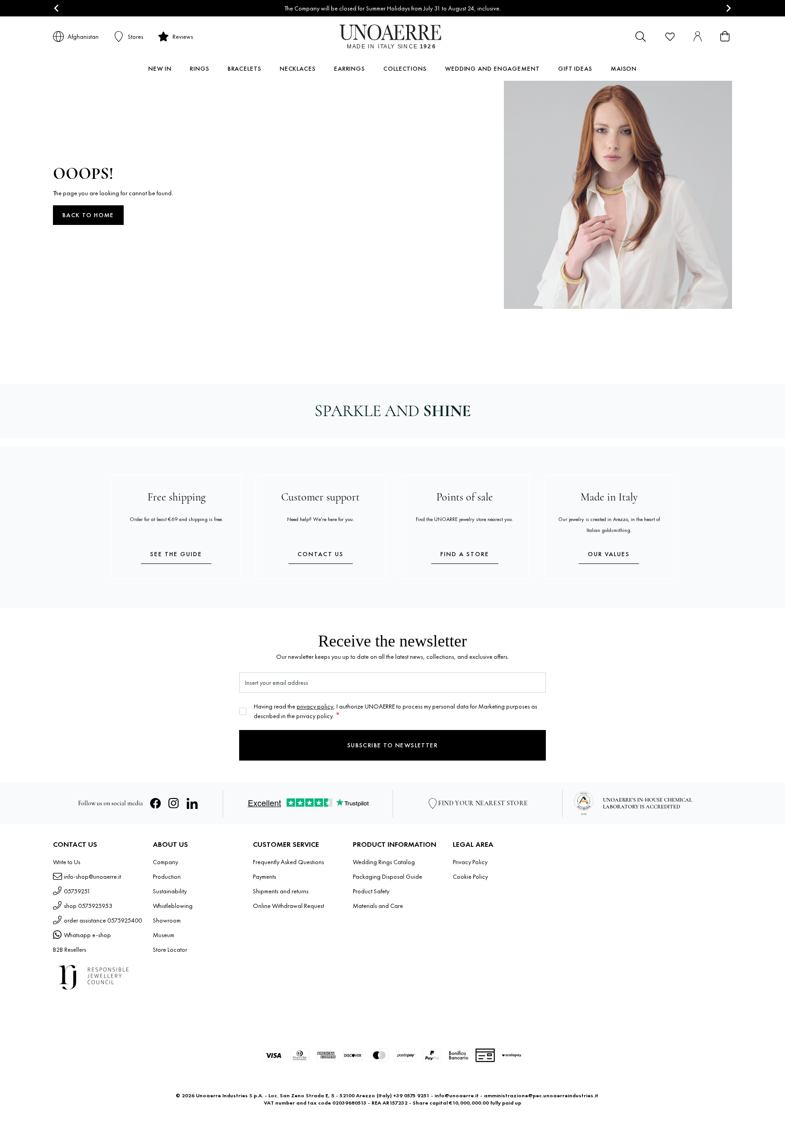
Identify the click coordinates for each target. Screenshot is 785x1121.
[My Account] (697, 36)
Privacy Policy (470, 862)
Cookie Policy (470, 876)
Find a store (464, 554)
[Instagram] (173, 803)
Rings (199, 68)
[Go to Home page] (393, 36)
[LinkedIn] (192, 803)
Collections (405, 68)
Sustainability (170, 891)
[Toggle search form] (640, 36)
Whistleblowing (173, 906)
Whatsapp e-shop (87, 935)
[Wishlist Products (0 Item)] (670, 36)
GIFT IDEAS (575, 68)
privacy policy (315, 706)
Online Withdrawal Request (288, 906)
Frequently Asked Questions (288, 862)
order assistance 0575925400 (103, 920)
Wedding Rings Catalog (384, 862)
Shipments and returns (281, 891)
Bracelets (245, 68)
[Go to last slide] (57, 8)
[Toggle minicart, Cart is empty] (724, 36)
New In (160, 68)
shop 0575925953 (88, 906)
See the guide (176, 554)
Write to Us (66, 862)
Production (167, 876)
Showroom (167, 920)
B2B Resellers (69, 949)
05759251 (77, 891)
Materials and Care (378, 906)
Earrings (349, 68)
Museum (163, 935)
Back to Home (88, 215)
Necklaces (298, 68)
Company (165, 862)
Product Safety (371, 891)
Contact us (321, 554)
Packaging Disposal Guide (387, 876)
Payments (264, 876)
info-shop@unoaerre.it (92, 876)
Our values (609, 554)
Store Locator (170, 949)
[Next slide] (728, 8)
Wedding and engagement (492, 68)
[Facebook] (155, 803)
